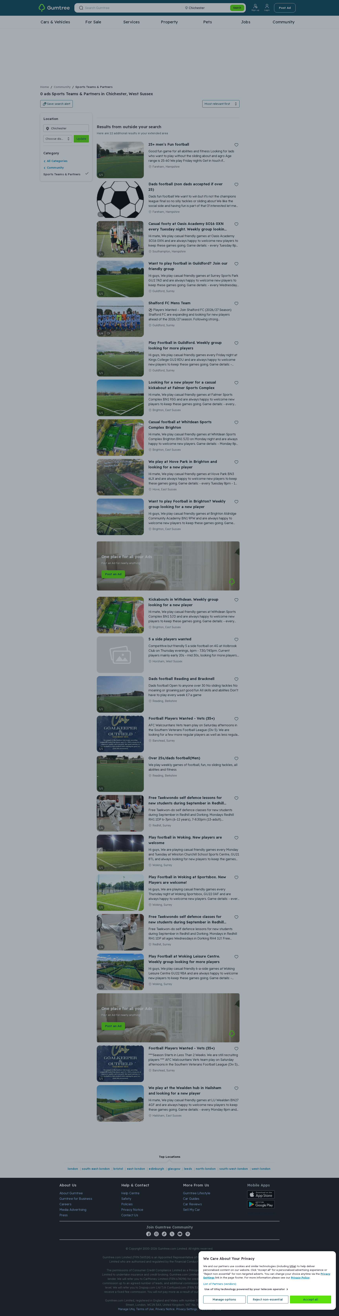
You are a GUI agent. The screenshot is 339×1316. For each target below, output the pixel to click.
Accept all (310, 1299)
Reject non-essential (268, 1299)
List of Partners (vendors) (219, 1283)
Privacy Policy (300, 1277)
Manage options (224, 1299)
